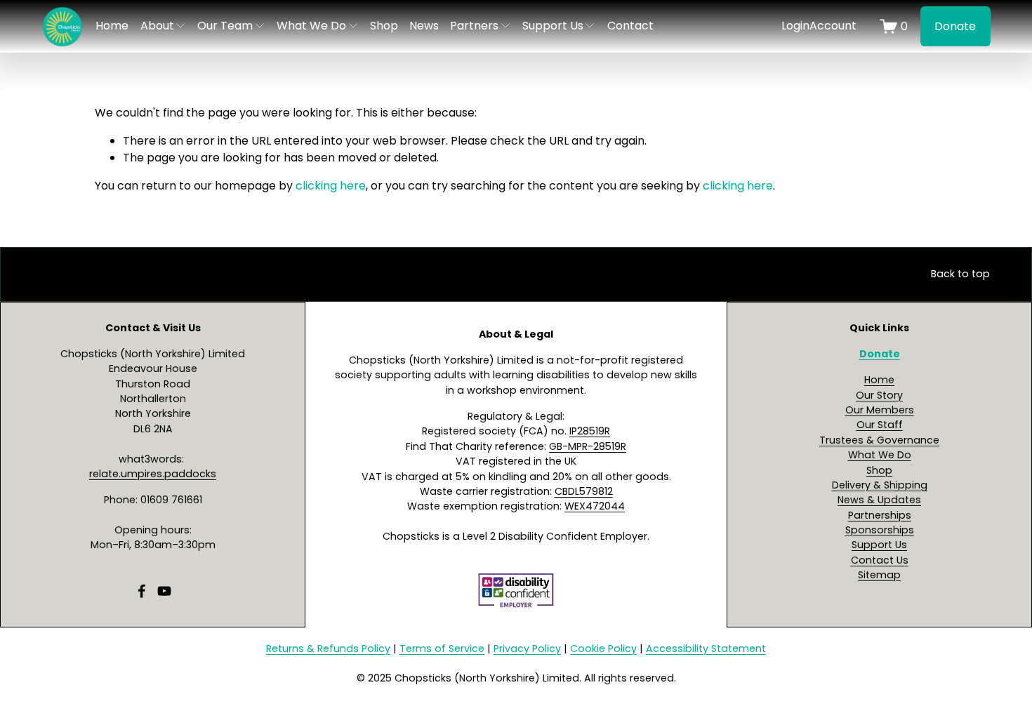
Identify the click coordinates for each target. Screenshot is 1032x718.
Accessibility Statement (706, 648)
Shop (384, 26)
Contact (630, 26)
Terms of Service (441, 648)
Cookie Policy (603, 648)
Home (111, 26)
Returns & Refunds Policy (328, 648)
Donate (955, 26)
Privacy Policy (527, 648)
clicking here (331, 186)
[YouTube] (164, 591)
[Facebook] (142, 591)
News (424, 26)
